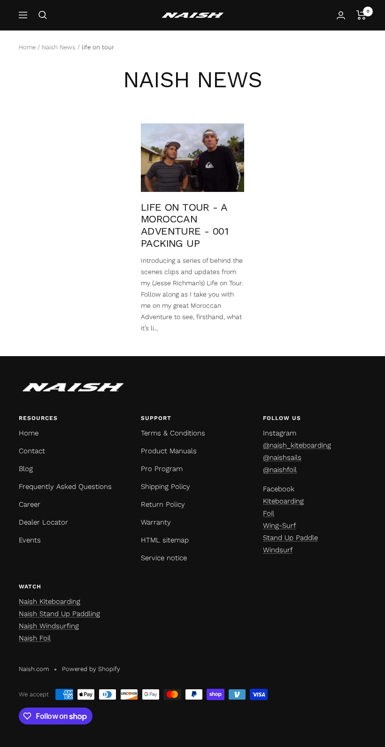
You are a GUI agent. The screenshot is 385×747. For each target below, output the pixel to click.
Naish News (59, 47)
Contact (32, 451)
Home (27, 47)
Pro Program (162, 469)
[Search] (42, 15)
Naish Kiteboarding (49, 601)
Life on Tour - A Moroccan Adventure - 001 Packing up (184, 225)
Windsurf (278, 550)
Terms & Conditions (173, 433)
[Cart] (361, 15)
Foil (268, 513)
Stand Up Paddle (290, 538)
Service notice (164, 558)
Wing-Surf (279, 525)
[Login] (341, 15)
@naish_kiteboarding (297, 445)
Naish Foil (35, 638)
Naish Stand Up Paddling (59, 614)
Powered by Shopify (91, 668)
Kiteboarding (283, 501)
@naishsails (282, 457)
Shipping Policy (165, 486)
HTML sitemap (165, 540)
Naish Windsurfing (49, 626)
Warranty (156, 522)
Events (30, 540)
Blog (26, 469)
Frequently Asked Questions (65, 486)
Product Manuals (169, 451)
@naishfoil (280, 469)
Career (29, 504)
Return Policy (163, 504)
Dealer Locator (43, 522)
